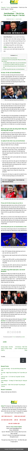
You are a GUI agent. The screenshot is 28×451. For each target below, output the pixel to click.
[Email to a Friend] (15, 332)
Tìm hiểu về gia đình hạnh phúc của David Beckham (13, 69)
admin (20, 19)
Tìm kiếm (3, 356)
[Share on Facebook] (10, 332)
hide (16, 55)
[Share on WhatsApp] (8, 332)
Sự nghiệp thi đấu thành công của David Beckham (14, 62)
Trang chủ (3, 7)
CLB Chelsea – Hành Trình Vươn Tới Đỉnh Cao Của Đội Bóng (21, 348)
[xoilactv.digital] (14, 2)
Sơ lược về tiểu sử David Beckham (9, 58)
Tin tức (8, 7)
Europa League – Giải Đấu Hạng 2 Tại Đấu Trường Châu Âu (7, 348)
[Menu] (2, 2)
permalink (23, 336)
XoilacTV (3, 406)
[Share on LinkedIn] (20, 332)
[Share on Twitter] (13, 332)
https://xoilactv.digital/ (16, 426)
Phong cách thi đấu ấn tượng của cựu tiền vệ (13, 64)
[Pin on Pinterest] (17, 332)
